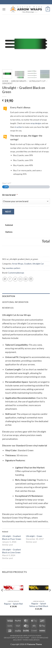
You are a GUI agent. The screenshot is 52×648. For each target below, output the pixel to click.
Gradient (7, 83)
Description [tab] (8, 296)
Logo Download (39, 638)
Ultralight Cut (37, 81)
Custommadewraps (16, 273)
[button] (4, 9)
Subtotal (9, 225)
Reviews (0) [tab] (8, 308)
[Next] (45, 43)
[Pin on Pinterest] (25, 279)
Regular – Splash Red (13, 604)
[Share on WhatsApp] (4, 279)
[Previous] (6, 43)
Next (8, 211)
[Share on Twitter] (15, 279)
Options (8, 232)
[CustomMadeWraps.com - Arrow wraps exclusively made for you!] (26, 9)
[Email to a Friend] (20, 279)
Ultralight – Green (34, 536)
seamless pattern (13, 268)
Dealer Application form (16, 638)
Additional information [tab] (15, 302)
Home (5, 81)
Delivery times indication (26, 640)
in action (18, 127)
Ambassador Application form (25, 636)
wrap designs (35, 123)
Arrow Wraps (18, 81)
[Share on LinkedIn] (30, 279)
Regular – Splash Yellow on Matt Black (38, 604)
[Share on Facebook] (10, 279)
